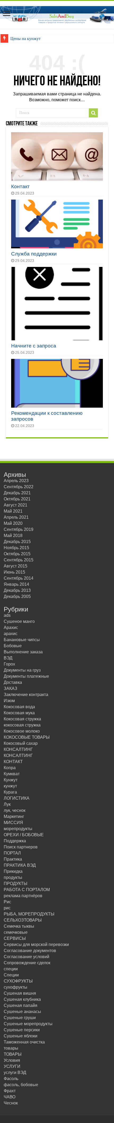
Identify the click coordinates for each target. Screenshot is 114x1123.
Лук (7, 804)
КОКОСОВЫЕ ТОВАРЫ (27, 737)
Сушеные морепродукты (28, 1023)
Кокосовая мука (19, 713)
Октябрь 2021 (17, 499)
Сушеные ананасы (22, 1011)
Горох (9, 664)
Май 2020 (13, 523)
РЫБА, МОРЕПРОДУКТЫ (29, 914)
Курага (10, 792)
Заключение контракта (26, 694)
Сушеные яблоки (20, 1036)
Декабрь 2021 (17, 493)
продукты (13, 877)
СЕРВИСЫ (15, 938)
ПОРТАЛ (12, 853)
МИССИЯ (13, 822)
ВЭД (8, 658)
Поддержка (15, 841)
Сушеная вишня (20, 993)
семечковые (16, 932)
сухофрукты (15, 987)
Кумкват (12, 774)
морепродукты (18, 828)
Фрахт (10, 1091)
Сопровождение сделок (27, 963)
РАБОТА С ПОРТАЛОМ (27, 889)
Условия (12, 1060)
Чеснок (11, 1103)
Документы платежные (26, 676)
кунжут (10, 786)
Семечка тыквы (19, 926)
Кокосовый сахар (21, 743)
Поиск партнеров (21, 847)
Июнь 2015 (14, 572)
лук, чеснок (14, 810)
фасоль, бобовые (21, 1084)
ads (7, 615)
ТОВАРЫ (12, 1054)
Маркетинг (14, 816)
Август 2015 (15, 566)
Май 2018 (13, 535)
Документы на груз (22, 670)
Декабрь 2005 (17, 596)
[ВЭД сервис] (57, 13)
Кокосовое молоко (22, 731)
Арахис (11, 627)
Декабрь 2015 (17, 541)
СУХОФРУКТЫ (18, 981)
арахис (10, 633)
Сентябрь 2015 (18, 560)
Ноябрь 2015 (16, 547)
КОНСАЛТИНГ (18, 749)
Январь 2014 (16, 584)
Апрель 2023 (16, 480)
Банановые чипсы (22, 639)
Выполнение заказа (23, 652)
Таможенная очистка (24, 1042)
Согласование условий (26, 956)
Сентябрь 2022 (18, 487)
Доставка (13, 682)
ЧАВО (9, 1097)
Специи (11, 975)
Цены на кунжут (25, 38)
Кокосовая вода (19, 706)
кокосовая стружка (22, 725)
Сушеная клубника (22, 999)
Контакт (20, 186)
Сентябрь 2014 (18, 578)
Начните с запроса (33, 346)
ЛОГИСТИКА (16, 798)
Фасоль (11, 1078)
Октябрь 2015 (17, 554)
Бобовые (13, 646)
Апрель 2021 (16, 517)
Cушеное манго (19, 621)
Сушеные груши (20, 1017)
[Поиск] (93, 112)
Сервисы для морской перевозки (36, 944)
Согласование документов (30, 950)
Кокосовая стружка (22, 719)
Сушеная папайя (20, 1005)
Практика (13, 859)
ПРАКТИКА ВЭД (20, 865)
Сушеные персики (22, 1030)
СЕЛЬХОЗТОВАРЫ (23, 920)
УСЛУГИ (12, 1066)
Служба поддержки (34, 254)
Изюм (9, 700)
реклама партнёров (23, 895)
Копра (10, 767)
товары (11, 1048)
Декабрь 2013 (17, 590)
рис (7, 908)
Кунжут (10, 780)
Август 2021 (15, 505)
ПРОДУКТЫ (15, 883)
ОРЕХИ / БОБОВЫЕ (24, 835)
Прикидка (13, 871)
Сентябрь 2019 (18, 529)
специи (11, 969)
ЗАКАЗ (10, 688)
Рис (7, 902)
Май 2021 (13, 511)
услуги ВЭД (15, 1072)
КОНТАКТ (13, 761)
